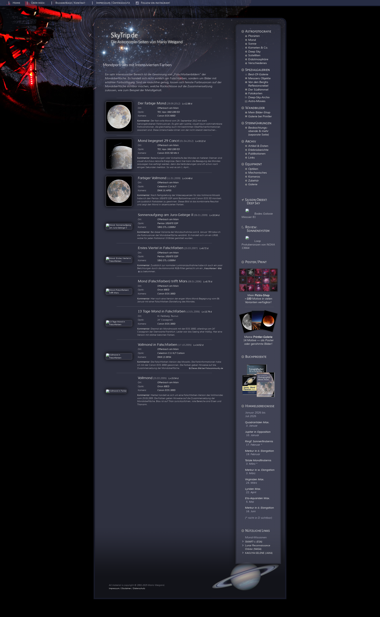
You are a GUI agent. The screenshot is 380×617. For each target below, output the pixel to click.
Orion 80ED (163, 289)
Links (251, 157)
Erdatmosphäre (258, 59)
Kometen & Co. (258, 47)
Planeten (254, 36)
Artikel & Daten (258, 146)
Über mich (38, 3)
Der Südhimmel (258, 89)
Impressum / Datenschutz (113, 3)
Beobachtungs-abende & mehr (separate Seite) (258, 131)
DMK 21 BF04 (164, 357)
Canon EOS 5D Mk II (168, 153)
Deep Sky (254, 51)
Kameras (254, 176)
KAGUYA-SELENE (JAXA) (259, 553)
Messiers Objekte (259, 78)
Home (16, 3)
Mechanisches (257, 172)
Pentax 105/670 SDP (167, 223)
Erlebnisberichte (258, 150)
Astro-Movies (256, 101)
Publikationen (256, 153)
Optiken (253, 169)
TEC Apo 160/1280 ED (168, 112)
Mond (252, 40)
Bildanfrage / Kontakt (70, 3)
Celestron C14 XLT (166, 186)
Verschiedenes (257, 63)
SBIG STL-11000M (166, 227)
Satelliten (254, 55)
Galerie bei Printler (260, 116)
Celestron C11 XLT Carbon (171, 353)
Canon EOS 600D (166, 115)
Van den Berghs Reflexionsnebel (258, 83)
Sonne (252, 43)
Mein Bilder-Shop (259, 112)
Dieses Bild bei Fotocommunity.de (207, 368)
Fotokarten (255, 93)
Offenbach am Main (168, 108)
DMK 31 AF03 (164, 190)
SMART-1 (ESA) (253, 541)
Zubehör (253, 180)
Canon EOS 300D (166, 293)
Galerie (252, 184)
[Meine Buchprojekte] (260, 396)
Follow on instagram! (155, 3)
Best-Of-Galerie (258, 74)
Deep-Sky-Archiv (259, 97)
